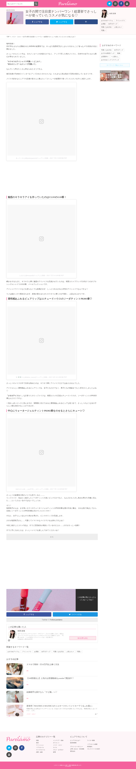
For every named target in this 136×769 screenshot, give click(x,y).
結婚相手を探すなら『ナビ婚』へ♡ (42, 692)
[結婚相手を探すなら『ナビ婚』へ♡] (14, 702)
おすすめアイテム (107, 20)
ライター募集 (91, 740)
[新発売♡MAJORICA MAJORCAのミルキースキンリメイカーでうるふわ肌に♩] (14, 716)
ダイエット (56, 742)
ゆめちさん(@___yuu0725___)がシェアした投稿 (32, 489)
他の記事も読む (83, 638)
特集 (37, 740)
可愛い (103, 30)
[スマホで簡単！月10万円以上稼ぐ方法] (14, 674)
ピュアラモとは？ (75, 740)
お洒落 (103, 24)
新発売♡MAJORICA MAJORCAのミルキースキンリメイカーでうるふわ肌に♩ (60, 706)
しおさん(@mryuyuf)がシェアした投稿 (32, 275)
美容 (37, 742)
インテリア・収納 (58, 740)
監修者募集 (73, 742)
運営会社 (72, 751)
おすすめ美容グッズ (107, 53)
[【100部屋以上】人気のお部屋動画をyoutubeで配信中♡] (14, 688)
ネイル (55, 747)
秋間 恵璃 (112, 13)
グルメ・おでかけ (58, 750)
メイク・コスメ (31, 714)
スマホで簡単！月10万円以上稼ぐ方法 (43, 664)
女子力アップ (112, 24)
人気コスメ (118, 27)
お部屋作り (104, 56)
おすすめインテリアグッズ (110, 60)
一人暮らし (115, 56)
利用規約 (89, 746)
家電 (54, 752)
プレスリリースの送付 (93, 749)
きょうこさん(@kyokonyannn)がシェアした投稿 (32, 158)
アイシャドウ (120, 20)
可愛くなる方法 (106, 27)
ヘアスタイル (40, 747)
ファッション (40, 745)
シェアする (38, 22)
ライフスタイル (40, 750)
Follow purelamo (56, 620)
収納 (118, 53)
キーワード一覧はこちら (115, 65)
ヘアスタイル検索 (92, 744)
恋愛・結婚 (39, 752)
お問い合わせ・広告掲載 (77, 749)
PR (27, 671)
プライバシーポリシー (76, 746)
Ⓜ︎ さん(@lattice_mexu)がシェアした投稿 (31, 377)
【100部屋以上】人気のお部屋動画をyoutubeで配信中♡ (50, 678)
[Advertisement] (52, 178)
